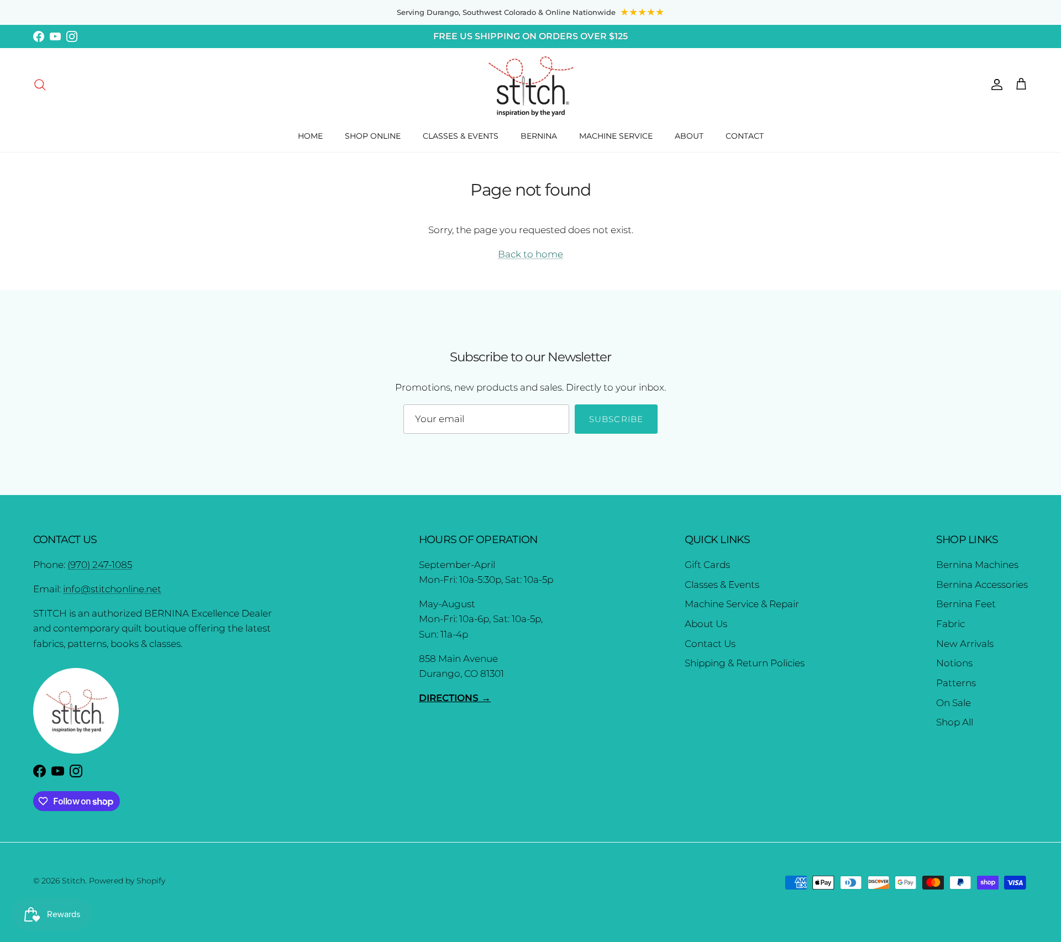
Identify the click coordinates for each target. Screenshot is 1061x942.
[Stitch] (531, 85)
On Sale (953, 702)
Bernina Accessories (982, 584)
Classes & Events (722, 584)
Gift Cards (707, 564)
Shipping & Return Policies (745, 663)
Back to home (530, 254)
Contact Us (710, 643)
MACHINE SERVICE (616, 136)
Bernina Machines (977, 564)
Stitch (73, 881)
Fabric (950, 623)
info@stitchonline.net (112, 588)
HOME (310, 136)
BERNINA (539, 136)
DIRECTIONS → (455, 697)
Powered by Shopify (127, 881)
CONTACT (745, 136)
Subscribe (616, 419)
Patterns (956, 682)
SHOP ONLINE (373, 136)
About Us (706, 623)
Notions (954, 663)
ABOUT (689, 136)
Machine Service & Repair (742, 603)
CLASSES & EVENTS (460, 136)
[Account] (995, 84)
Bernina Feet (966, 603)
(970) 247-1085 (99, 564)
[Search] (39, 84)
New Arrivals (965, 643)
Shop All (954, 722)
